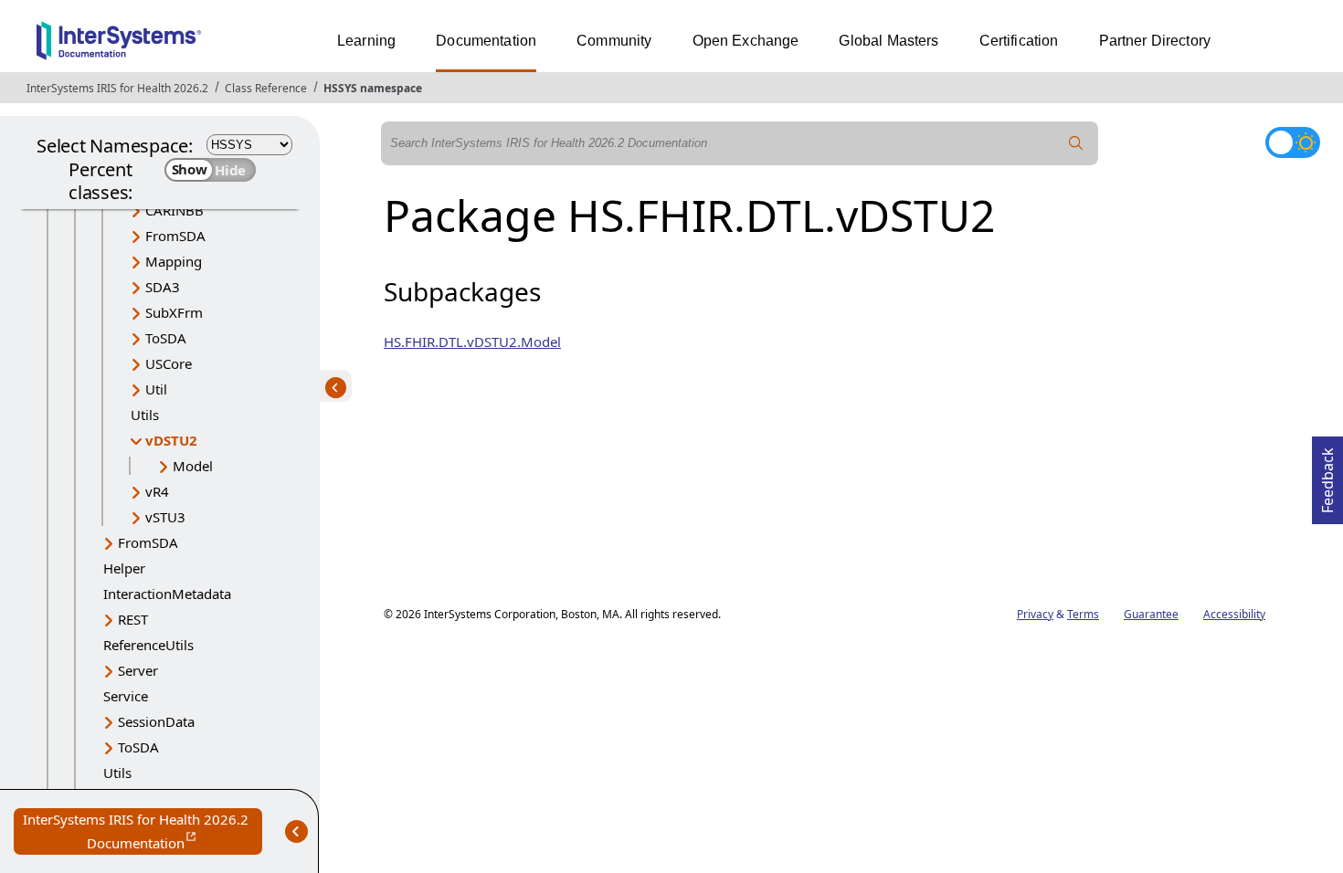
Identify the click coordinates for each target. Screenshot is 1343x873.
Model (193, 466)
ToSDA (165, 338)
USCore (168, 363)
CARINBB (174, 210)
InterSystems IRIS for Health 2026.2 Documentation (142, 832)
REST (133, 619)
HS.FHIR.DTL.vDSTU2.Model (472, 341)
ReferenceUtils (148, 645)
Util (156, 389)
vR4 (157, 491)
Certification (1019, 40)
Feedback (1327, 474)
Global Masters (888, 40)
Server (138, 670)
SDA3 (162, 287)
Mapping (173, 261)
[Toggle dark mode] (1292, 142)
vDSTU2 (171, 440)
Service (125, 696)
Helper (124, 568)
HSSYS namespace (372, 88)
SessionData (156, 721)
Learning (366, 40)
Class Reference (266, 88)
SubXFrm (174, 312)
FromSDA (175, 235)
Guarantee (1151, 614)
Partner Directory (1155, 40)
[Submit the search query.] (1076, 143)
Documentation (486, 40)
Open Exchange (746, 40)
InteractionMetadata (167, 593)
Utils (145, 414)
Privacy (1035, 614)
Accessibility (1234, 614)
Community (613, 40)
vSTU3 (165, 517)
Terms (1083, 614)
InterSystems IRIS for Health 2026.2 (117, 88)
